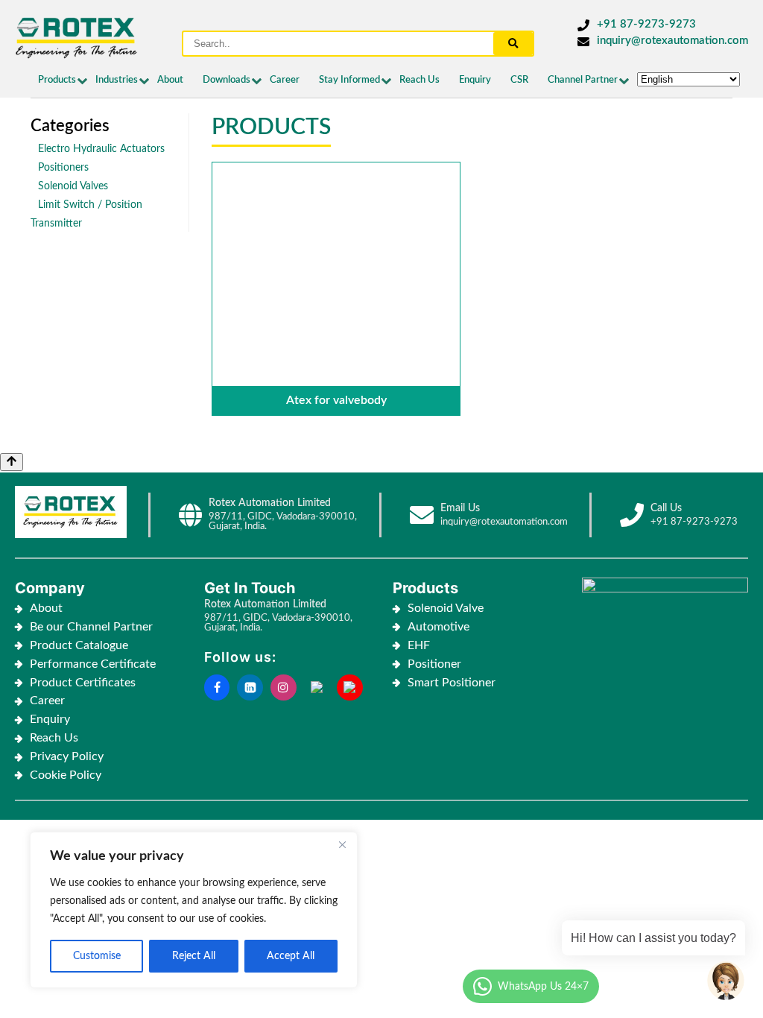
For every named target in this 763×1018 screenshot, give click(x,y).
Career (285, 80)
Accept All (290, 956)
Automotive (438, 627)
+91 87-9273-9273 (646, 24)
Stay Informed (349, 80)
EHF (419, 645)
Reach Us (419, 80)
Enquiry (475, 80)
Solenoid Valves (73, 186)
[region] (194, 910)
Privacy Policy (67, 756)
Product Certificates (83, 683)
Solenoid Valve (446, 608)
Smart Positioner (452, 683)
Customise (97, 956)
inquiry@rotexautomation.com (672, 40)
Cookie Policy (67, 775)
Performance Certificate (93, 664)
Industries (116, 80)
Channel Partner (583, 80)
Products (57, 80)
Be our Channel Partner (91, 627)
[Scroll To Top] (11, 462)
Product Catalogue (79, 645)
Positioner (434, 664)
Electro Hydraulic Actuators (101, 148)
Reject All (193, 956)
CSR (519, 80)
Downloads (226, 80)
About (170, 80)
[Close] (342, 844)
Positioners (63, 167)
